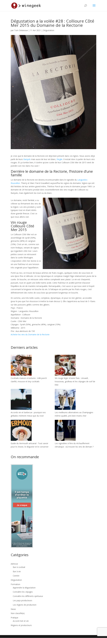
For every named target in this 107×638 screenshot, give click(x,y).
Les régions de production (24, 604)
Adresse (14, 563)
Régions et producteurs (21, 625)
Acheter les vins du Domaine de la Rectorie (30, 334)
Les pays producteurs (22, 600)
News (13, 609)
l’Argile (59, 159)
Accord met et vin (21, 621)
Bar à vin (17, 571)
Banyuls (27, 159)
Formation (15, 584)
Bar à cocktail (19, 567)
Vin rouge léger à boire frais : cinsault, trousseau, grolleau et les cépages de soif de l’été (75, 381)
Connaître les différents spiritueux (28, 596)
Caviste (16, 575)
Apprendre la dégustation (24, 587)
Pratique (14, 617)
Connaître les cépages (23, 591)
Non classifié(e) (18, 613)
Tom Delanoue (21, 30)
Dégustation (48, 30)
